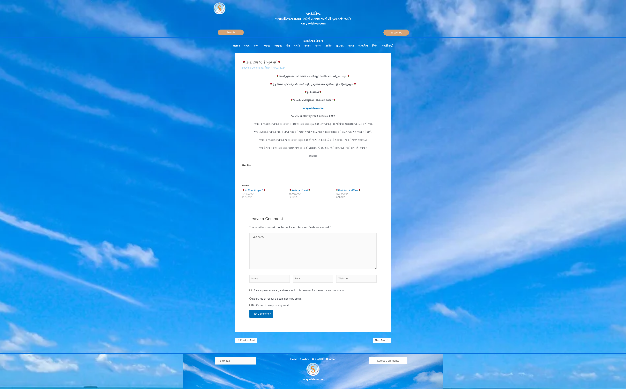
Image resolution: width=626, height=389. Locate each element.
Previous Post (246, 340)
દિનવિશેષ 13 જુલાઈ (254, 190)
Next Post (381, 340)
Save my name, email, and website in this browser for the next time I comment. (299, 290)
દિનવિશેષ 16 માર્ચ (299, 190)
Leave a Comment (252, 67)
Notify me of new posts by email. (271, 305)
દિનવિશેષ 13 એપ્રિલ (348, 190)
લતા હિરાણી (318, 359)
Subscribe (396, 32)
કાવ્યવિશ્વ (305, 359)
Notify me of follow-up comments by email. (277, 298)
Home (293, 359)
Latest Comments (388, 360)
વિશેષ (267, 67)
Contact (331, 359)
